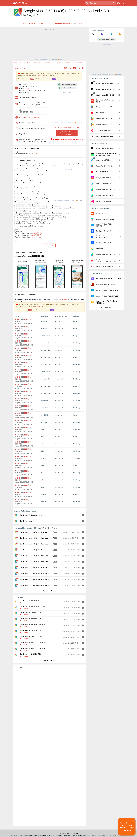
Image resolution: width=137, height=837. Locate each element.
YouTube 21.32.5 (101, 113)
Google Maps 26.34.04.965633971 (31, 618)
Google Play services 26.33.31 (105, 254)
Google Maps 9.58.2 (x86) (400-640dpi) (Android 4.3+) (37, 550)
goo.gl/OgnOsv (38, 233)
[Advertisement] (49, 44)
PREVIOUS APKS (69, 63)
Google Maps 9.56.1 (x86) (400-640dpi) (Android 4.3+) (37, 562)
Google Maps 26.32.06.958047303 (31, 654)
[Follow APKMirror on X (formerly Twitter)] (93, 35)
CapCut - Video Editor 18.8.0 (105, 83)
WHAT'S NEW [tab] (27, 63)
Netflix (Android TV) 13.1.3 (104, 266)
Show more (48, 245)
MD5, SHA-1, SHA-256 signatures (29, 117)
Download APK (68, 133)
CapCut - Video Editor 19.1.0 (105, 89)
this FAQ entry (41, 75)
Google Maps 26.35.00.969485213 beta (32, 607)
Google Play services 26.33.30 (105, 195)
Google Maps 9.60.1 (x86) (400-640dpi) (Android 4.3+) (37, 532)
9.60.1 (41, 23)
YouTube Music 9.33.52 (103, 130)
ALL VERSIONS (81, 63)
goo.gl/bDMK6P (36, 235)
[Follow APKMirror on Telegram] (111, 35)
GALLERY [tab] (47, 63)
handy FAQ (64, 299)
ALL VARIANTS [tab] (57, 63)
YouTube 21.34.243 (102, 172)
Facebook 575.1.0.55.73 (103, 231)
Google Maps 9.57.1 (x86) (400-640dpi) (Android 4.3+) (37, 556)
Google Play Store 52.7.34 (104, 107)
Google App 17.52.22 (102, 249)
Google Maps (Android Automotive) (31, 515)
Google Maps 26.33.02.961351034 (31, 636)
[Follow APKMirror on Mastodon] (102, 35)
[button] (65, 68)
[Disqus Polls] (49, 695)
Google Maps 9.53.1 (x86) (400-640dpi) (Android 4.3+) (37, 579)
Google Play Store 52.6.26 (104, 119)
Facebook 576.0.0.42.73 (103, 243)
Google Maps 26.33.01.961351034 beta (32, 642)
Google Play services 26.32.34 (105, 189)
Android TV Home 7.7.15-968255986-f (108, 290)
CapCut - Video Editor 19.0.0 (105, 95)
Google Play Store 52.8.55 (104, 124)
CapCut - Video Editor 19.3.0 (105, 136)
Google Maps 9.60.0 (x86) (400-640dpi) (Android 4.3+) (37, 538)
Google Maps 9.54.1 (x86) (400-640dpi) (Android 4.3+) (37, 573)
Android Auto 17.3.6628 (103, 160)
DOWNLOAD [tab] (17, 63)
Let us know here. (72, 833)
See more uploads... (49, 591)
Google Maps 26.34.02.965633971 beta (32, 624)
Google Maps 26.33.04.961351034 (31, 612)
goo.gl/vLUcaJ (33, 154)
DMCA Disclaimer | (69, 835)
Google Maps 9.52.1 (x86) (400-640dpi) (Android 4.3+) (37, 585)
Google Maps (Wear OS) (27, 521)
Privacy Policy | (35, 835)
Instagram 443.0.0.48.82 (104, 201)
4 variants (25, 603)
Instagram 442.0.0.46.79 (104, 178)
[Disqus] (49, 747)
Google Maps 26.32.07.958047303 (31, 630)
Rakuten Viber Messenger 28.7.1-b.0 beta (109, 278)
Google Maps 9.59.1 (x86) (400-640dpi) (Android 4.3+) (37, 544)
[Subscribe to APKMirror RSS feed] (120, 35)
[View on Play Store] (74, 68)
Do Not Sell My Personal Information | (51, 835)
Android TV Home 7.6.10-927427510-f (108, 296)
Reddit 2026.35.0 (101, 213)
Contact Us (78, 835)
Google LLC (32, 15)
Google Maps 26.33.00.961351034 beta (32, 648)
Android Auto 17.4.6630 (103, 184)
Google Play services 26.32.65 (105, 219)
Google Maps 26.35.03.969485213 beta (32, 601)
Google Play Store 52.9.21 (104, 166)
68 (28, 88)
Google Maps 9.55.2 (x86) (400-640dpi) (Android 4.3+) (37, 567)
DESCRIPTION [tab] (38, 63)
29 (28, 123)
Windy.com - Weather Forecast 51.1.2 (108, 284)
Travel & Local (19, 68)
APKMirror (23, 3)
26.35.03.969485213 (38, 256)
